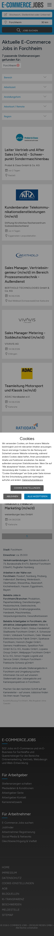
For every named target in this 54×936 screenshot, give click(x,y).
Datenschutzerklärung (32, 480)
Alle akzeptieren (37, 496)
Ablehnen (12, 496)
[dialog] (27, 468)
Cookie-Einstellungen (27, 488)
